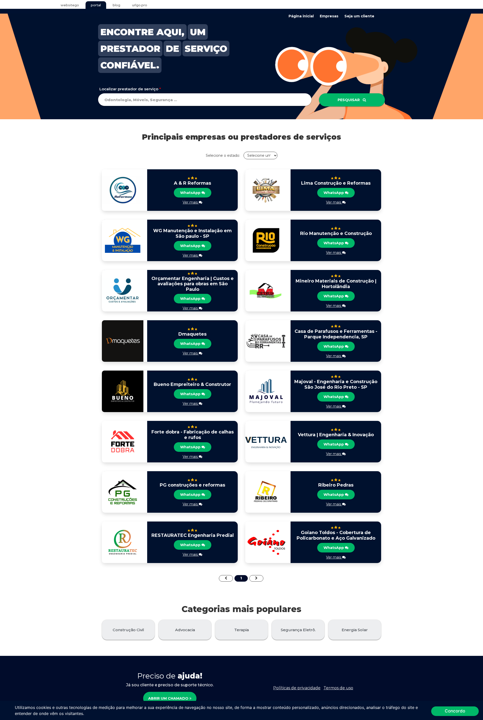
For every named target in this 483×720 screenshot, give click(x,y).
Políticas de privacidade (296, 688)
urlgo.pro (139, 5)
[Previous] (226, 578)
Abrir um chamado (168, 698)
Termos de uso (338, 688)
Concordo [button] (455, 710)
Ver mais (191, 202)
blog (116, 5)
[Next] (256, 578)
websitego (70, 5)
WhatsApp (191, 192)
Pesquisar (350, 100)
